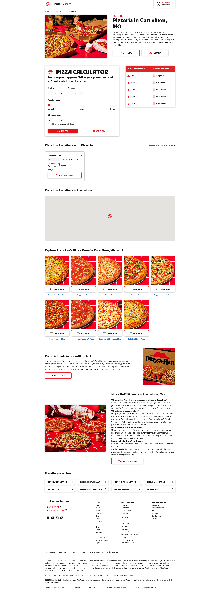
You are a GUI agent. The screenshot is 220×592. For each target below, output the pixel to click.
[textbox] (91, 365)
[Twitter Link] (53, 517)
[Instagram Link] (62, 517)
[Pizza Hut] (110, 216)
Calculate (63, 131)
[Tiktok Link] (58, 517)
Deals (57, 3)
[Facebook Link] (49, 517)
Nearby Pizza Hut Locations (161, 146)
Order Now (98, 131)
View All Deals (58, 376)
